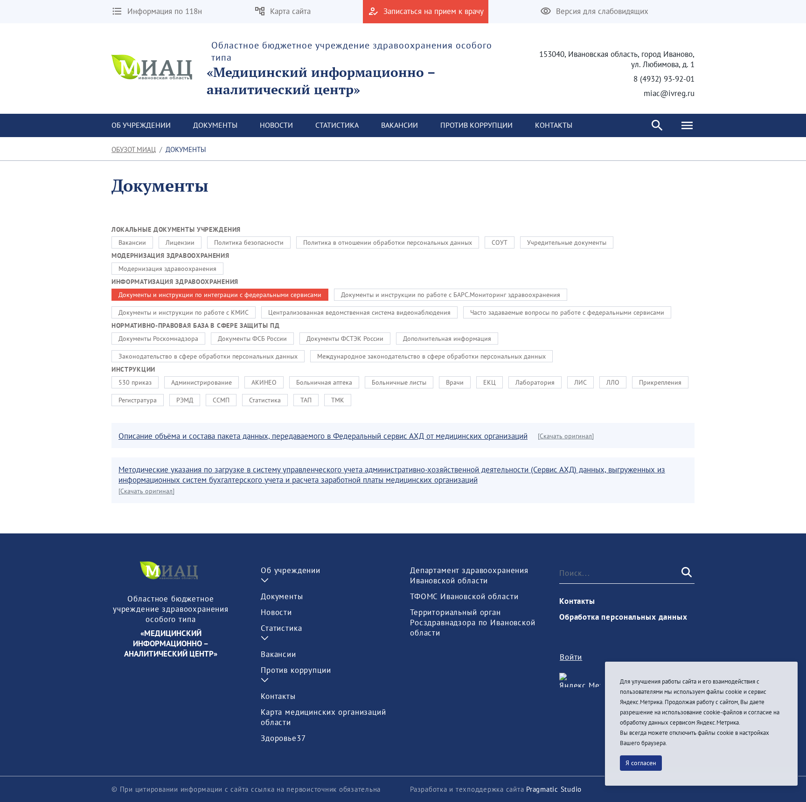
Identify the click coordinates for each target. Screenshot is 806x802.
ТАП (306, 400)
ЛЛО (612, 382)
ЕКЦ (489, 382)
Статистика (265, 400)
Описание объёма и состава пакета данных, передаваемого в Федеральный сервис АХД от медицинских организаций (323, 436)
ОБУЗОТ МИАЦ (133, 149)
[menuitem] (141, 125)
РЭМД (184, 400)
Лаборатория (535, 382)
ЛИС (580, 382)
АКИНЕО (264, 382)
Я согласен (640, 763)
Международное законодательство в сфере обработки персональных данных (431, 356)
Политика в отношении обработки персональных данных (387, 242)
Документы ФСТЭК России (344, 338)
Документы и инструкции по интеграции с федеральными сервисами (219, 294)
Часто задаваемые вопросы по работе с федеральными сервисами (567, 312)
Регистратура (137, 400)
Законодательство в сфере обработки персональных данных (208, 356)
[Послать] (686, 573)
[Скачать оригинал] (566, 436)
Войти (571, 657)
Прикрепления (660, 382)
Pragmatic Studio (554, 789)
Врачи (455, 382)
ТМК (337, 400)
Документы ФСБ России (252, 338)
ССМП (221, 400)
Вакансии (132, 242)
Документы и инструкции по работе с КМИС (183, 312)
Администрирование (201, 382)
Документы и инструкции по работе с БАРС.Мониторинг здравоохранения (450, 294)
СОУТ (499, 242)
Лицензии (180, 242)
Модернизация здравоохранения (167, 268)
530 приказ (135, 382)
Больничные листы (399, 382)
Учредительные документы (566, 242)
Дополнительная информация (447, 338)
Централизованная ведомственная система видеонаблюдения (359, 312)
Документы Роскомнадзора (158, 338)
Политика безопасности (249, 242)
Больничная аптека (324, 382)
